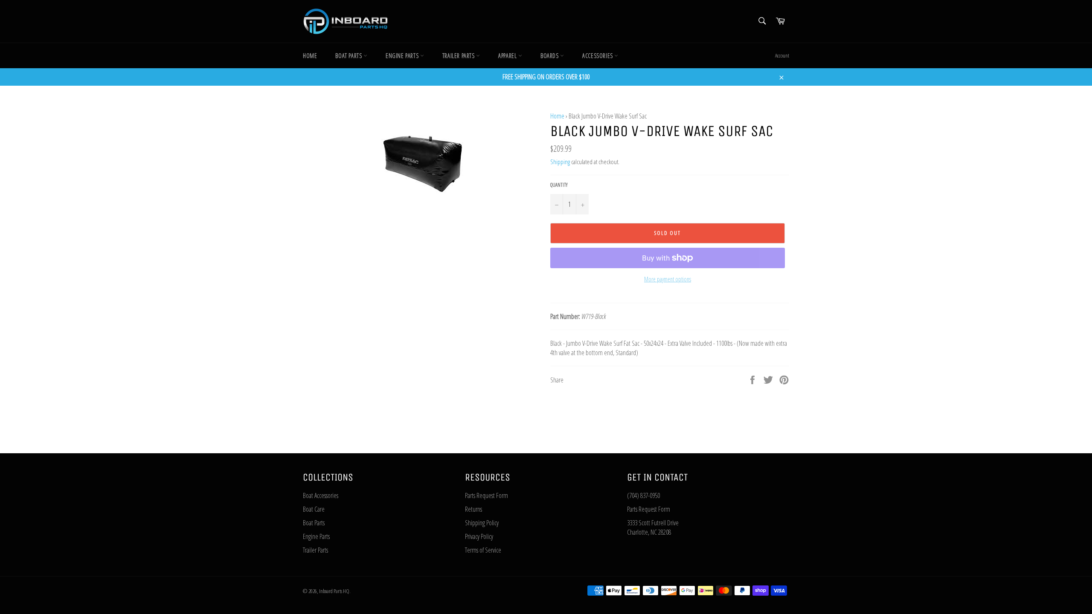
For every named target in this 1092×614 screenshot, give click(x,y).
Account (782, 55)
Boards (550, 56)
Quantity (559, 185)
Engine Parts (403, 56)
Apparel (508, 56)
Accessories (598, 56)
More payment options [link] (667, 279)
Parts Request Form (486, 495)
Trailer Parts (459, 56)
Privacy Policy (479, 536)
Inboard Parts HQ (334, 591)
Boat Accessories (320, 495)
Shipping (560, 161)
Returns (473, 509)
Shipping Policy (482, 522)
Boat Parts (349, 56)
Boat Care (314, 509)
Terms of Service (483, 550)
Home (310, 56)
